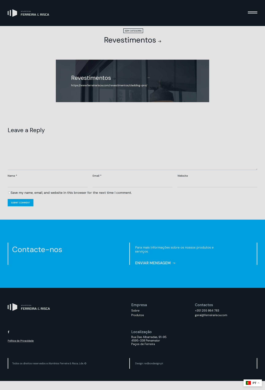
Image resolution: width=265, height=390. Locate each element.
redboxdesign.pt (153, 363)
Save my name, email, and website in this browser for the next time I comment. (71, 193)
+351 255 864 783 (207, 310)
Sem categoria (133, 30)
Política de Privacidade (21, 340)
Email (97, 176)
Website (182, 176)
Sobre (135, 310)
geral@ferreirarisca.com (211, 315)
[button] (252, 13)
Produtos (137, 315)
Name (12, 176)
